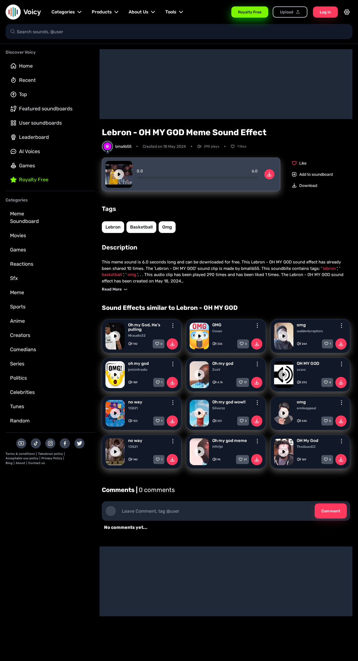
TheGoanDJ (306, 447)
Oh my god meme (229, 440)
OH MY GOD (308, 363)
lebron (113, 227)
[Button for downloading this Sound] (172, 343)
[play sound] (119, 174)
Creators (20, 335)
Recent (27, 80)
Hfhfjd (217, 447)
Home (26, 66)
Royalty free (33, 180)
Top (23, 94)
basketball (141, 227)
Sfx (14, 278)
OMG (217, 325)
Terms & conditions (20, 454)
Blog (9, 463)
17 (245, 382)
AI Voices (29, 151)
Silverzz (218, 408)
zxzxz (301, 370)
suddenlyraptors (310, 331)
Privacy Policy (51, 458)
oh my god (138, 363)
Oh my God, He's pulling (144, 327)
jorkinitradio (137, 370)
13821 (133, 408)
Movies (18, 235)
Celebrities (22, 392)
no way (135, 402)
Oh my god (222, 363)
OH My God (307, 440)
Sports (17, 307)
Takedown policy (50, 454)
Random (20, 421)
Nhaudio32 (136, 335)
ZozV (216, 370)
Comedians (23, 349)
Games (27, 166)
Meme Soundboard (24, 217)
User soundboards (40, 123)
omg (167, 227)
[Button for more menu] (173, 325)
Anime (17, 321)
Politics (18, 378)
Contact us (36, 463)
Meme (17, 292)
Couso (217, 331)
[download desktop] (269, 174)
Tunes (17, 406)
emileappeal (306, 408)
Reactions (21, 264)
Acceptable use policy (22, 458)
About (20, 463)
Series (17, 364)
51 (245, 459)
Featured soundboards (45, 109)
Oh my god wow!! (229, 402)
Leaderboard (34, 137)
